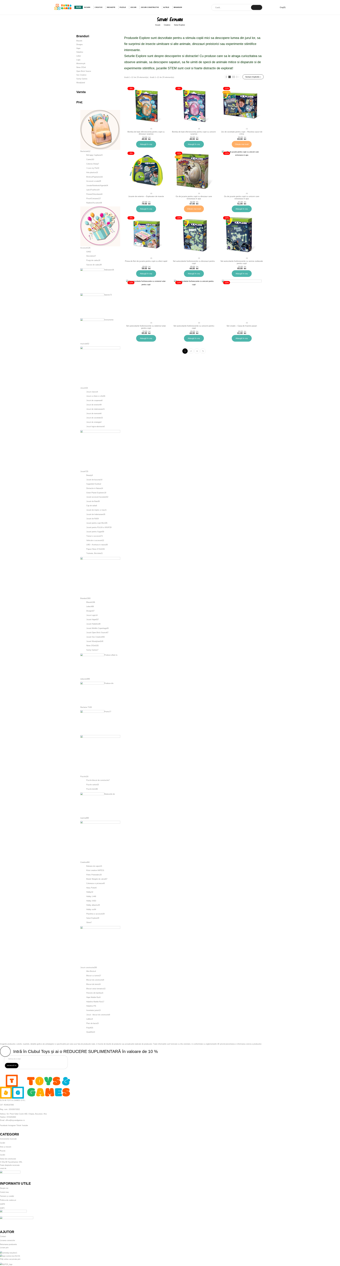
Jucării (2, 1143)
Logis (78, 60)
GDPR (2, 1204)
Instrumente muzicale (8, 1139)
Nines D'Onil (81, 67)
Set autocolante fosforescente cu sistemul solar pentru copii (146, 327)
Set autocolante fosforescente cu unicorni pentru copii (193, 327)
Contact (3, 1236)
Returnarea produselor (8, 1244)
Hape (78, 48)
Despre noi (4, 1188)
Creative (167, 25)
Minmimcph (80, 63)
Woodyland (80, 83)
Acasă (157, 25)
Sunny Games (81, 79)
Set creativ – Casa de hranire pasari (242, 326)
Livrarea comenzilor (7, 1240)
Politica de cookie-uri (8, 1200)
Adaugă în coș (146, 144)
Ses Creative (81, 75)
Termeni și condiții (7, 1196)
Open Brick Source (83, 71)
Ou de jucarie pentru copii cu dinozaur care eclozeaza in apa (194, 197)
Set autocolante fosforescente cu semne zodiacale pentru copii (241, 262)
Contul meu (4, 1192)
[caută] (256, 7)
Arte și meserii (5, 1147)
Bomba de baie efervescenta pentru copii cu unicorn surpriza (194, 133)
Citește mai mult (241, 144)
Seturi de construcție (8, 1159)
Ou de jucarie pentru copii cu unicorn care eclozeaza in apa (241, 197)
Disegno (79, 44)
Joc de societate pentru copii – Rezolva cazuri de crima (241, 133)
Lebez (78, 56)
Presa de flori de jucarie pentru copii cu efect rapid (146, 261)
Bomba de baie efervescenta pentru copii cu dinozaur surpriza (146, 133)
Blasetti (79, 41)
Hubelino (79, 52)
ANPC (2, 1208)
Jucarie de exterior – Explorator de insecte (146, 196)
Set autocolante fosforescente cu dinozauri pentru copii (194, 262)
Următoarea (203, 351)
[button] (281, 7)
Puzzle (2, 1151)
